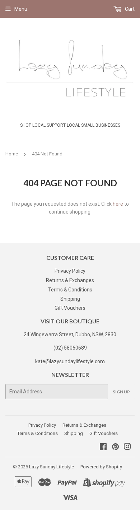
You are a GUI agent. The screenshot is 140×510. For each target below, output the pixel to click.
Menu (20, 9)
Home (11, 153)
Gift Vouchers (70, 308)
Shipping (70, 299)
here (118, 204)
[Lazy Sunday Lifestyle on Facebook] (103, 447)
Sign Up (121, 391)
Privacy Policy (70, 271)
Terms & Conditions (70, 290)
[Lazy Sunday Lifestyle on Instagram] (127, 447)
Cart (129, 9)
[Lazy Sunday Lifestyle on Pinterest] (115, 447)
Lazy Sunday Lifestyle (51, 466)
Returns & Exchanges (70, 280)
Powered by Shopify (101, 466)
